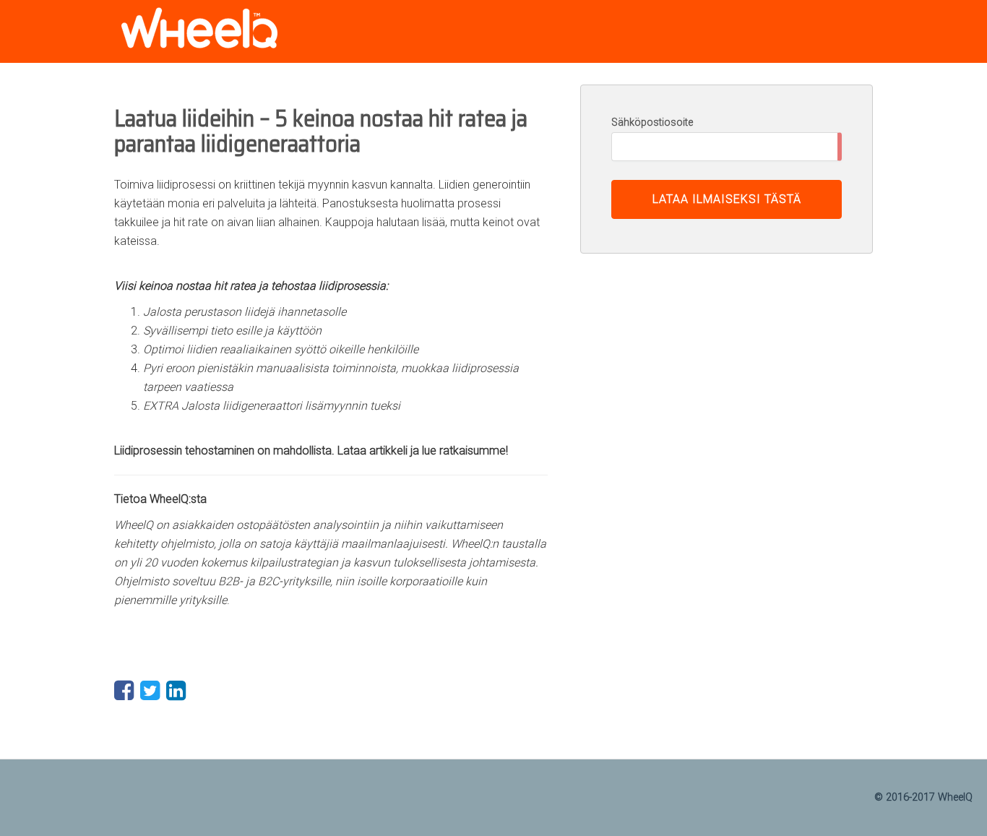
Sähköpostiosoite (652, 122)
